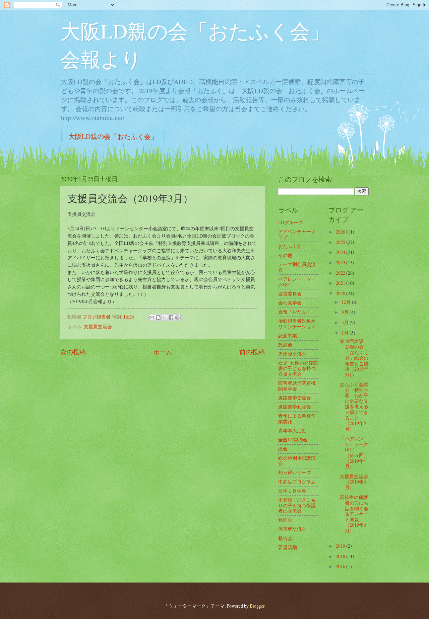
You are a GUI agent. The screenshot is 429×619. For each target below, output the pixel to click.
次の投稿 (73, 352)
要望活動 (287, 547)
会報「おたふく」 (297, 311)
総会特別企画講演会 (297, 461)
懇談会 (285, 344)
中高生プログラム (297, 481)
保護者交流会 (292, 529)
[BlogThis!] (158, 317)
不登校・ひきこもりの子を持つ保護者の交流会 (297, 505)
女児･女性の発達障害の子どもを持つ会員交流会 (298, 368)
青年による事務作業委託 (297, 419)
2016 (341, 566)
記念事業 (287, 335)
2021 (341, 283)
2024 (341, 252)
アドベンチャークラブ (297, 234)
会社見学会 (290, 302)
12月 (347, 302)
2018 (341, 556)
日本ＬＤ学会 (292, 491)
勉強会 (285, 520)
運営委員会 (290, 293)
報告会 (285, 538)
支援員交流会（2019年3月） (354, 482)
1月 (346, 333)
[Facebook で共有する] (171, 317)
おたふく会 (290, 246)
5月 (346, 322)
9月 (346, 312)
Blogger (257, 606)
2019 (341, 546)
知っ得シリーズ (294, 472)
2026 (341, 232)
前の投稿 (252, 352)
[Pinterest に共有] (177, 317)
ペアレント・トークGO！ (297, 282)
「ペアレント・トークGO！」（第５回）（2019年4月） (354, 452)
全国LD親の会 (293, 439)
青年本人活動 (292, 430)
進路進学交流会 (294, 397)
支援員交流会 (98, 326)
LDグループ (290, 222)
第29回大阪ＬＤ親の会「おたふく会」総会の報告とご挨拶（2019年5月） (354, 357)
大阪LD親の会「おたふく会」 (113, 136)
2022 (341, 273)
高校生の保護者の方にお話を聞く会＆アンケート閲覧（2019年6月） (354, 513)
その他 (285, 255)
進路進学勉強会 (294, 407)
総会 (283, 448)
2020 (341, 293)
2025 (341, 242)
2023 (341, 262)
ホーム (162, 352)
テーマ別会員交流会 (297, 267)
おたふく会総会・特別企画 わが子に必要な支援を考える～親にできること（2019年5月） (354, 406)
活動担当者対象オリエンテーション (297, 324)
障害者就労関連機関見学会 (297, 386)
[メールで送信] (151, 317)
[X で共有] (164, 317)
